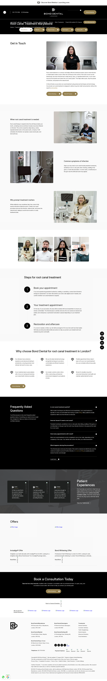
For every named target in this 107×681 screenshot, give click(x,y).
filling (80, 412)
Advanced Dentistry (83, 634)
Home (12, 27)
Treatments (18, 27)
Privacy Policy (60, 659)
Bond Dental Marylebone (38, 623)
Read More (13, 559)
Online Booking (90, 12)
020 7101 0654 (16, 12)
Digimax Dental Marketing (76, 657)
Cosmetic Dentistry (83, 627)
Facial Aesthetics (82, 636)
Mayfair (37, 29)
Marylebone (24, 29)
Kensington (65, 29)
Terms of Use (54, 661)
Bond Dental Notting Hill (60, 632)
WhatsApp (25, 12)
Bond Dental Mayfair (36, 632)
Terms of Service (70, 659)
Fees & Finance (68, 94)
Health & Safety (62, 661)
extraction (54, 88)
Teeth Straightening (83, 630)
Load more (53, 459)
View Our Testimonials (83, 503)
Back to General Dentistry (53, 603)
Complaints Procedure (44, 661)
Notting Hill (79, 29)
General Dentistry (36, 27)
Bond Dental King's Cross (38, 641)
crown (77, 451)
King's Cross (51, 29)
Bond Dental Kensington (61, 623)
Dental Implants (82, 632)
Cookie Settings (80, 661)
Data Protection (71, 661)
